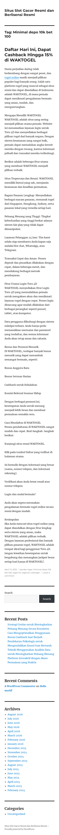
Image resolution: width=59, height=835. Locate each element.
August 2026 (15, 714)
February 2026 (16, 739)
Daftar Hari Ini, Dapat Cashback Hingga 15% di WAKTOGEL (29, 55)
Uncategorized (16, 813)
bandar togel (26, 569)
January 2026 (16, 743)
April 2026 (14, 731)
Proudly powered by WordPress (19, 829)
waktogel (35, 572)
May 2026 (14, 727)
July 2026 (13, 718)
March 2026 (15, 735)
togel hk (17, 572)
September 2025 (17, 760)
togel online (12, 77)
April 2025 (14, 781)
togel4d (26, 572)
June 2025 (14, 773)
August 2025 (15, 764)
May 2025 (13, 777)
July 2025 (13, 769)
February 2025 (16, 790)
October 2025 (16, 756)
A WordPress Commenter (20, 686)
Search (9, 592)
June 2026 (14, 722)
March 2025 (15, 785)
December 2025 (17, 748)
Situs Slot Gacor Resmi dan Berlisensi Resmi (29, 12)
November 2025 (17, 752)
